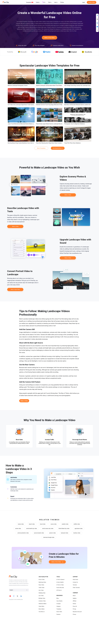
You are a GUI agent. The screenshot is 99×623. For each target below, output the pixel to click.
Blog (58, 598)
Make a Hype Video (15, 289)
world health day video (31, 528)
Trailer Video (41, 587)
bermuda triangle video (48, 537)
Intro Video (41, 590)
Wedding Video (42, 593)
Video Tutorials (76, 587)
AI (44, 2)
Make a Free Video (49, 37)
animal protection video (23, 533)
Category (59, 606)
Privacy (74, 614)
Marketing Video (42, 582)
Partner (74, 603)
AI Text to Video (60, 584)
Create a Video (91, 2)
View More (41, 611)
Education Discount (77, 611)
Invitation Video (42, 601)
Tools (49, 2)
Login (83, 2)
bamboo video (76, 533)
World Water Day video (64, 528)
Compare (59, 603)
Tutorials (75, 584)
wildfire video (77, 524)
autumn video (52, 533)
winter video (18, 528)
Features (58, 614)
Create (37, 2)
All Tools (59, 590)
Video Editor (41, 606)
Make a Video (68, 194)
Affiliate (74, 601)
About (74, 595)
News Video (41, 584)
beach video (32, 524)
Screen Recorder (60, 587)
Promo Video (42, 579)
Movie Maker (42, 609)
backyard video (64, 533)
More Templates (41, 148)
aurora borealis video (39, 533)
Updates (75, 598)
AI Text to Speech (60, 579)
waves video (54, 524)
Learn (55, 2)
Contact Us (75, 582)
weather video (65, 524)
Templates (28, 2)
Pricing (62, 2)
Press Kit (75, 606)
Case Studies (59, 601)
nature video (21, 524)
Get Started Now (57, 148)
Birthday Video (42, 598)
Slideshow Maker (42, 603)
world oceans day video (47, 528)
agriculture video (78, 528)
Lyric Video (41, 595)
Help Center (75, 579)
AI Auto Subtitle (60, 582)
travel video (42, 524)
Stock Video (59, 611)
